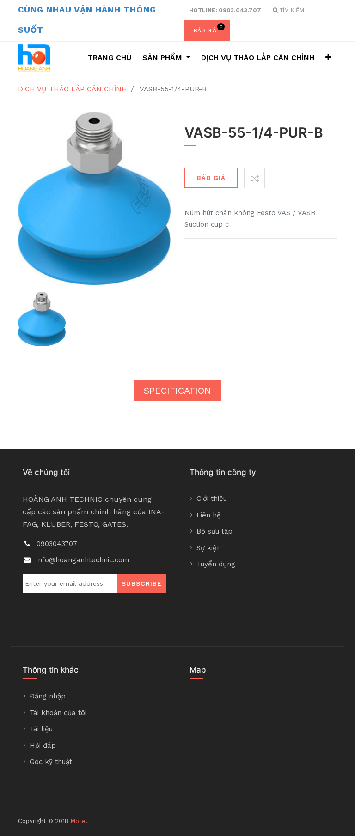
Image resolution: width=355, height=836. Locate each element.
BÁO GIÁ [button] (211, 177)
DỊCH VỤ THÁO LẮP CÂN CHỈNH (72, 89)
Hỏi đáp (43, 745)
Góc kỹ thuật (51, 762)
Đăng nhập (48, 696)
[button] (328, 58)
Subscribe (142, 583)
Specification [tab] (177, 390)
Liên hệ (208, 515)
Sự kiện (208, 548)
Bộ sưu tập (214, 531)
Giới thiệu (211, 498)
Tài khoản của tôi (58, 713)
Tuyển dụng (215, 564)
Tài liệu (41, 729)
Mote (78, 821)
